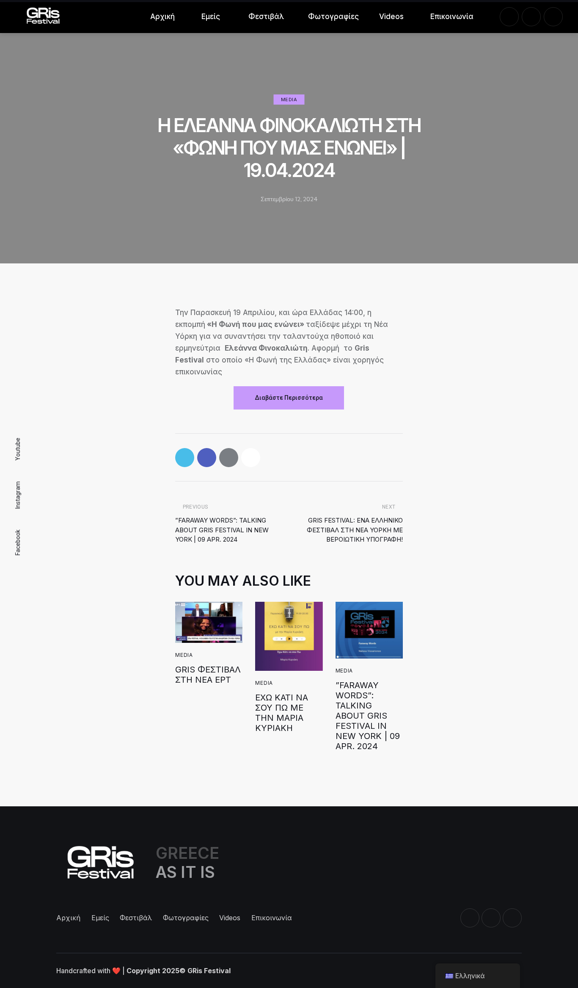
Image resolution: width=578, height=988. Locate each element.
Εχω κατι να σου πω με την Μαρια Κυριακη (281, 712)
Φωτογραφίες (332, 16)
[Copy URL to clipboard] (250, 457)
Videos (391, 16)
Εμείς (210, 16)
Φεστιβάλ (266, 16)
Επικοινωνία (451, 16)
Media (289, 99)
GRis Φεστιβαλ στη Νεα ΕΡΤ (208, 674)
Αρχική (162, 16)
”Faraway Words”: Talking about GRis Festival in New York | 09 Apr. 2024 (368, 715)
